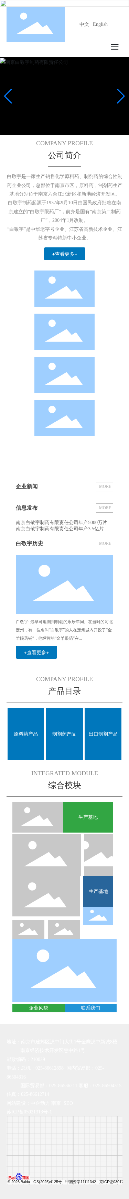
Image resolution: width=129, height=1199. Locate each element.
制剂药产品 (64, 734)
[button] (121, 96)
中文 (84, 24)
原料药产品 (26, 734)
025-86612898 (49, 1068)
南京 (56, 1103)
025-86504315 (107, 1085)
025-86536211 (63, 1085)
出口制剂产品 (103, 734)
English (100, 24)
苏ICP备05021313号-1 (29, 1111)
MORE (105, 486)
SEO (68, 1103)
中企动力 (40, 1103)
